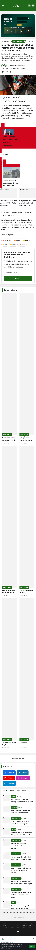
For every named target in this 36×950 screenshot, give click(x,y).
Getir (19, 25)
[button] (29, 5)
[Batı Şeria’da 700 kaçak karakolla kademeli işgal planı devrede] (27, 197)
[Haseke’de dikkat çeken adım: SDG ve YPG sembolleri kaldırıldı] (11, 177)
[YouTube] (30, 925)
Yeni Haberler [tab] (21, 790)
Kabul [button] (32, 946)
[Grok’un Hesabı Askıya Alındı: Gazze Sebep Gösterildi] (18, 904)
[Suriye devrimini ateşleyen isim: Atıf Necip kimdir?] (18, 809)
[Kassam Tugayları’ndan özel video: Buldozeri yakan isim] (18, 856)
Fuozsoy (6, 65)
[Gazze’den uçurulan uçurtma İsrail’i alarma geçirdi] (26, 673)
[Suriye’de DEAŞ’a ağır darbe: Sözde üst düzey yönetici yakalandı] (18, 868)
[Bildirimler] (33, 5)
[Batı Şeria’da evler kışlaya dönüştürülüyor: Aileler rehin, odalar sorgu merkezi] (26, 521)
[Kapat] (34, 938)
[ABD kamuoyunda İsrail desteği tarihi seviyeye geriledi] (18, 798)
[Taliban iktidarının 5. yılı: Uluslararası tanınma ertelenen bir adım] (9, 673)
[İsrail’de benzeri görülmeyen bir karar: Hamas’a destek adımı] (18, 893)
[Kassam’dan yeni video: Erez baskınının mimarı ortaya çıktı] (18, 880)
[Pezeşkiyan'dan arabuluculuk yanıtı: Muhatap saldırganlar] (3, 126)
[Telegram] (18, 931)
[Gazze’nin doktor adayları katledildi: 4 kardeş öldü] (18, 820)
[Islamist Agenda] (16, 5)
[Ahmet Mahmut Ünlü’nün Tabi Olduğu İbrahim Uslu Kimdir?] (18, 831)
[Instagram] (18, 925)
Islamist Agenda (7, 234)
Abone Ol (18, 278)
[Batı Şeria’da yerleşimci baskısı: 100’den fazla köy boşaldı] (8, 197)
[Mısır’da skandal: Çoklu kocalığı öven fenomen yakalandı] (18, 844)
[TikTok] (24, 925)
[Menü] (3, 5)
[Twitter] (12, 925)
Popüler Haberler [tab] (8, 790)
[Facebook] (5, 925)
